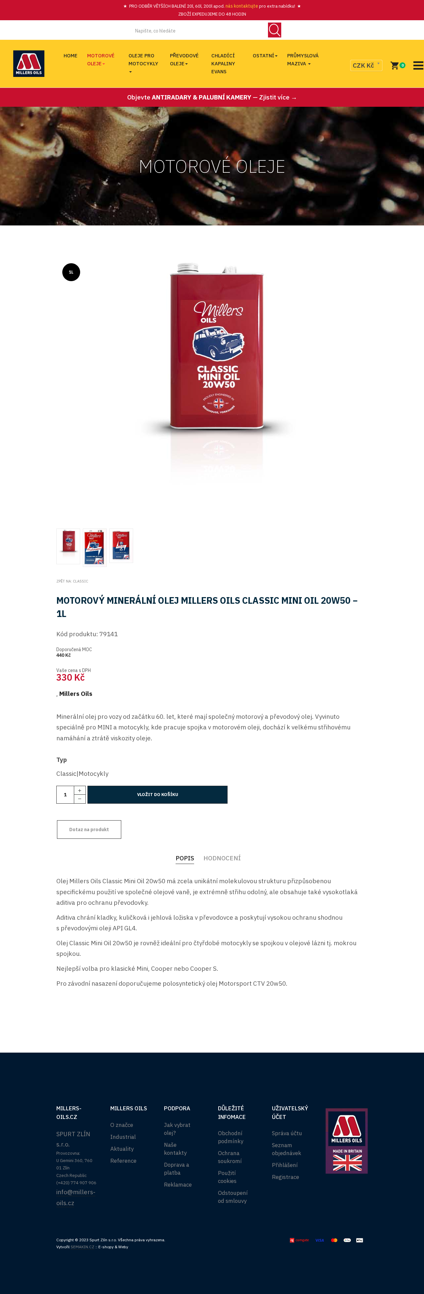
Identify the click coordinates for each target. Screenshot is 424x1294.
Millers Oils (75, 694)
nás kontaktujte (241, 6)
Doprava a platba (176, 1168)
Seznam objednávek (286, 1149)
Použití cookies (227, 1177)
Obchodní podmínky (230, 1137)
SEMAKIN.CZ (82, 1246)
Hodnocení (222, 858)
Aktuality (121, 1148)
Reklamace (178, 1184)
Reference (123, 1160)
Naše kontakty (175, 1148)
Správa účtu (287, 1133)
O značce (121, 1125)
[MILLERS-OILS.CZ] (28, 63)
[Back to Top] (403, 1267)
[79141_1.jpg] (212, 389)
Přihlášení (285, 1165)
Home (71, 55)
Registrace (285, 1177)
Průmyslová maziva (303, 59)
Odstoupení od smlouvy (233, 1196)
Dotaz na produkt (89, 829)
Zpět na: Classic (72, 581)
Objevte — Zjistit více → (212, 97)
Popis (185, 858)
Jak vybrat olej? (177, 1129)
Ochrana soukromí (230, 1157)
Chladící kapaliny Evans (223, 63)
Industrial (123, 1136)
